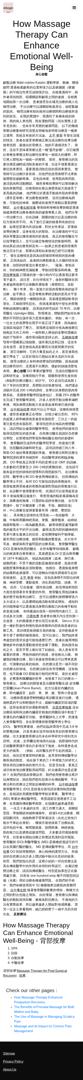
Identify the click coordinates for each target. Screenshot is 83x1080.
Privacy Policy (13, 1061)
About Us (9, 1069)
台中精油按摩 (20, 409)
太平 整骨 (56, 135)
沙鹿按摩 (32, 616)
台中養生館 (18, 890)
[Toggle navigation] (74, 8)
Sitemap (9, 1053)
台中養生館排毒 (24, 207)
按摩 (22, 975)
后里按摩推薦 (62, 707)
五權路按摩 (70, 337)
